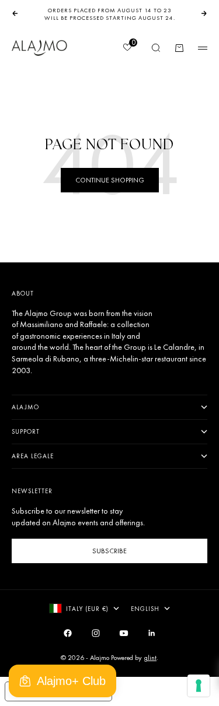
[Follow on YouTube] (123, 633)
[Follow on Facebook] (67, 633)
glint (150, 657)
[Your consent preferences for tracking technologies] (198, 686)
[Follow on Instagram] (95, 633)
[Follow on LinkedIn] (152, 633)
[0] (126, 48)
